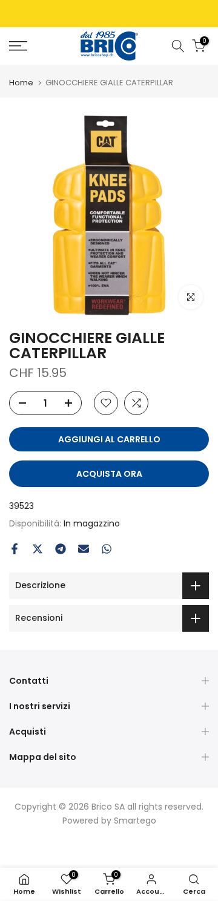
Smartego (135, 820)
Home (21, 83)
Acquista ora (109, 474)
